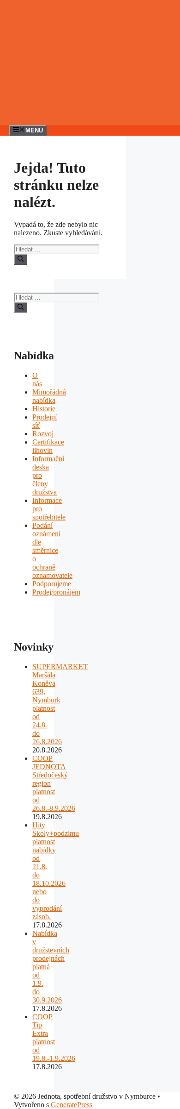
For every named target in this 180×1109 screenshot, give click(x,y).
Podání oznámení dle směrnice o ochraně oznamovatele (52, 550)
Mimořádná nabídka (49, 396)
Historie (43, 409)
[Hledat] (20, 259)
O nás (37, 379)
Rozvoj (43, 434)
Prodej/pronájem (56, 592)
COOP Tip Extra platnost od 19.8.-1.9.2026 (53, 1037)
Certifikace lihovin (48, 446)
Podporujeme (51, 584)
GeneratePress (71, 1105)
